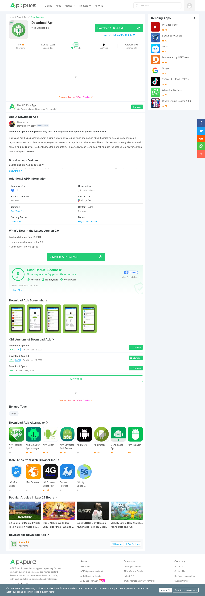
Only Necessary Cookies (186, 590)
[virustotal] (60, 270)
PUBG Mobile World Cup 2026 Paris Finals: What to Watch (57, 525)
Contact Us (179, 571)
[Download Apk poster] (17, 318)
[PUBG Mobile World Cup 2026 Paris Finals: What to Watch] (59, 511)
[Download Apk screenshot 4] (89, 318)
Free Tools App (17, 211)
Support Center (181, 580)
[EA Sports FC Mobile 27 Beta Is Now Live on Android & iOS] (25, 511)
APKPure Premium (89, 580)
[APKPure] (23, 5)
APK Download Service (91, 575)
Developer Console (132, 566)
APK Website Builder (133, 571)
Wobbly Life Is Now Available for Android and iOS (127, 524)
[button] (76, 45)
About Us (178, 566)
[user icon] (189, 5)
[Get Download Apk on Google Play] (84, 200)
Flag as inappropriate (87, 221)
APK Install (85, 566)
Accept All (165, 590)
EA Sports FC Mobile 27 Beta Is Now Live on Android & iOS (24, 525)
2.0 (17, 190)
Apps (19, 17)
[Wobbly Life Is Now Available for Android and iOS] (127, 511)
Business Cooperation (184, 575)
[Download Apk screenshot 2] (53, 318)
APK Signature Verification (92, 571)
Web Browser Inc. (40, 27)
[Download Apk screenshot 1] (35, 318)
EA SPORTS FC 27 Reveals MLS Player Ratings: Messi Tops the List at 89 (91, 525)
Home (11, 17)
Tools (26, 17)
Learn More (48, 591)
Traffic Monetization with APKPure (140, 580)
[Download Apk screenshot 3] (71, 318)
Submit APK (129, 575)
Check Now (16, 221)
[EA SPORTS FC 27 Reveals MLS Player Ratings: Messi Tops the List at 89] (93, 511)
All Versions (76, 378)
